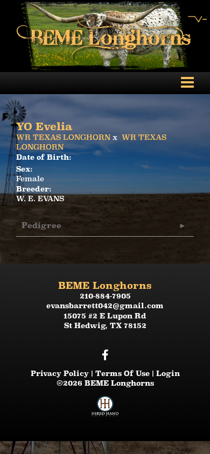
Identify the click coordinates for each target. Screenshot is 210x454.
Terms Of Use (122, 373)
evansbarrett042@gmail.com (105, 305)
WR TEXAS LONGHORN (63, 137)
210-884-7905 (105, 296)
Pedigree (41, 225)
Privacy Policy (60, 373)
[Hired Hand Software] (105, 410)
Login (168, 373)
